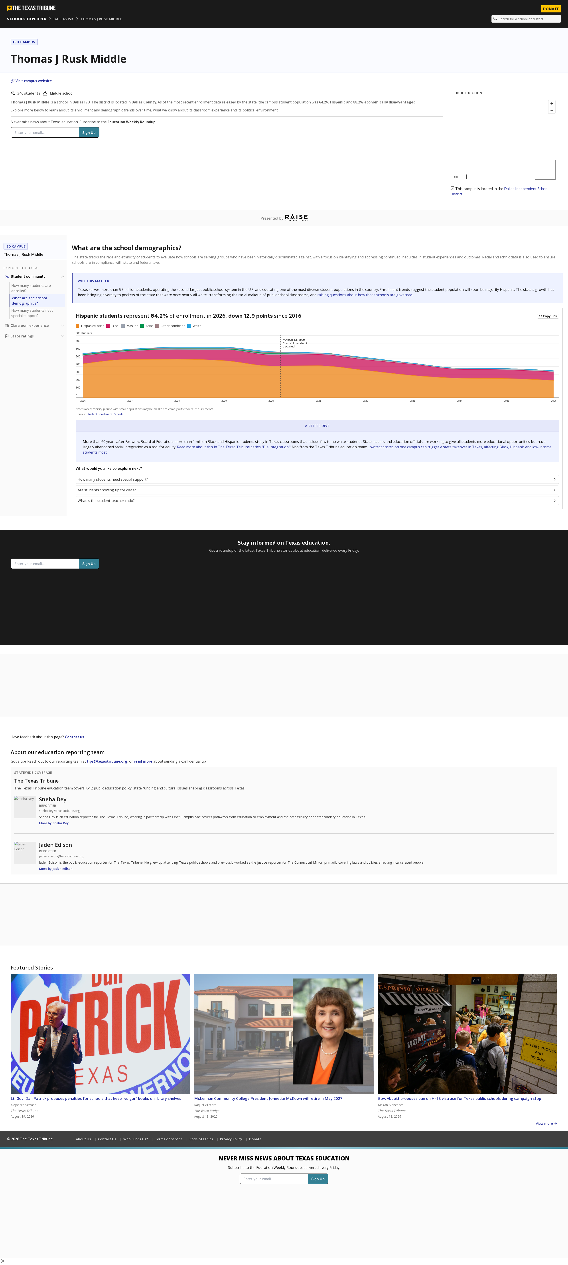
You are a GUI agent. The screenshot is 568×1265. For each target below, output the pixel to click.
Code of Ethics (201, 1139)
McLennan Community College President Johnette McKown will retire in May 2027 (268, 1098)
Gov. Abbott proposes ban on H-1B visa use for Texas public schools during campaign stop (459, 1098)
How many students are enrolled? (31, 288)
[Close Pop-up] (2, 1261)
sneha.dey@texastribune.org (59, 811)
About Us (83, 1139)
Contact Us (107, 1139)
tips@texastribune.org (107, 761)
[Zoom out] (551, 110)
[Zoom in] (551, 103)
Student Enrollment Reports (105, 414)
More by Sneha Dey (54, 823)
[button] (284, 1206)
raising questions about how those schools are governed (364, 294)
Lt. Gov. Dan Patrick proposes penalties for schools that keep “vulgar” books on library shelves (96, 1098)
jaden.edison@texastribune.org (61, 856)
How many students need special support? (32, 313)
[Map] (503, 140)
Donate (551, 8)
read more (143, 761)
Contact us (74, 736)
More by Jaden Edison (56, 868)
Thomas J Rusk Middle (101, 19)
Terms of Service (168, 1139)
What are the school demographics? (29, 300)
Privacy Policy (231, 1139)
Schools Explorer (26, 18)
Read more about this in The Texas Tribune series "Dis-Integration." (234, 446)
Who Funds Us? (135, 1139)
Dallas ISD (63, 19)
